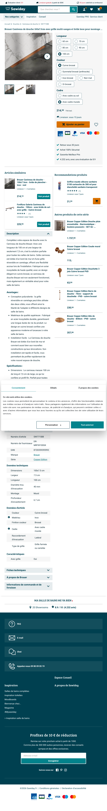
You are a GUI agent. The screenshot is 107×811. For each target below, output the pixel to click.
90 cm (82, 47)
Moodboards (10, 699)
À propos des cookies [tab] (88, 388)
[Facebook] (57, 770)
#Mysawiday (10, 712)
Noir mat (88, 78)
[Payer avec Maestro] (89, 133)
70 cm (82, 41)
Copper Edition (40, 459)
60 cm (65, 41)
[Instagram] (65, 770)
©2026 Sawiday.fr (28, 788)
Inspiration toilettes (13, 695)
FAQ (19, 624)
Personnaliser (51, 425)
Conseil (42, 16)
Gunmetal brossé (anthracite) (76, 71)
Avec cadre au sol (71, 95)
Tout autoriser (87, 425)
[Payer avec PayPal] (75, 133)
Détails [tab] (53, 388)
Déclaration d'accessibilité (74, 788)
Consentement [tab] (18, 388)
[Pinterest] (61, 770)
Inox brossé (68, 78)
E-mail (20, 637)
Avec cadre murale (71, 102)
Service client (96, 16)
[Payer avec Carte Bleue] (67, 133)
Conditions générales (49, 788)
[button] (96, 124)
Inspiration (31, 16)
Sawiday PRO (82, 16)
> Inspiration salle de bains (17, 718)
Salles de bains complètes (17, 691)
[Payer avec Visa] (82, 133)
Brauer (37, 454)
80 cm (65, 47)
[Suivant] (47, 56)
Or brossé (67, 84)
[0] (91, 9)
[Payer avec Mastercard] (96, 133)
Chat (19, 651)
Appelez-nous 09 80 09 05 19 (30, 666)
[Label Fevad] (60, 134)
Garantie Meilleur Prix (70, 154)
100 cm (66, 54)
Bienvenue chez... (13, 703)
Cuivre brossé (69, 65)
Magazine (9, 707)
